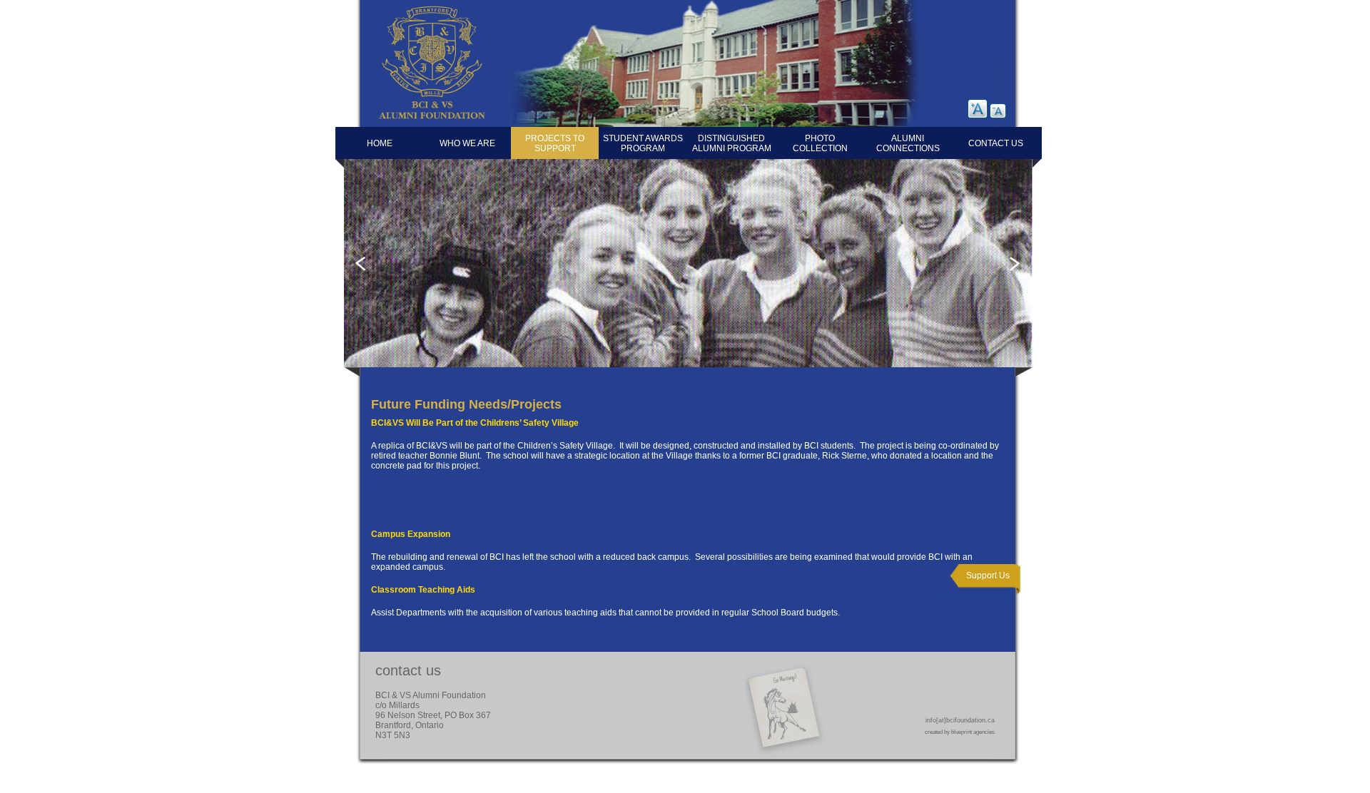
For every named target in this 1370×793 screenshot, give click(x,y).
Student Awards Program (643, 143)
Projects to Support (554, 143)
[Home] (419, 123)
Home (379, 143)
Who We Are (467, 143)
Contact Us (995, 143)
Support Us (988, 575)
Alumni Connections (908, 143)
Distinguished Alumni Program (731, 143)
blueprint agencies (973, 732)
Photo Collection (820, 143)
